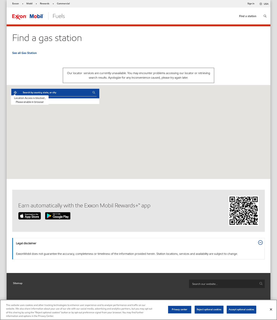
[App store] (29, 216)
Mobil (29, 3)
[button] (265, 16)
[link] (247, 15)
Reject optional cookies (209, 309)
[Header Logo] (38, 16)
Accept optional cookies (241, 309)
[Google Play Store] (57, 216)
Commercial (63, 3)
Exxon (15, 3)
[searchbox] (223, 284)
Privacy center (179, 309)
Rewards (44, 3)
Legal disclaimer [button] (26, 243)
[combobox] (54, 92)
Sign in (250, 3)
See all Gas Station (24, 53)
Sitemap (17, 283)
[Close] (271, 309)
